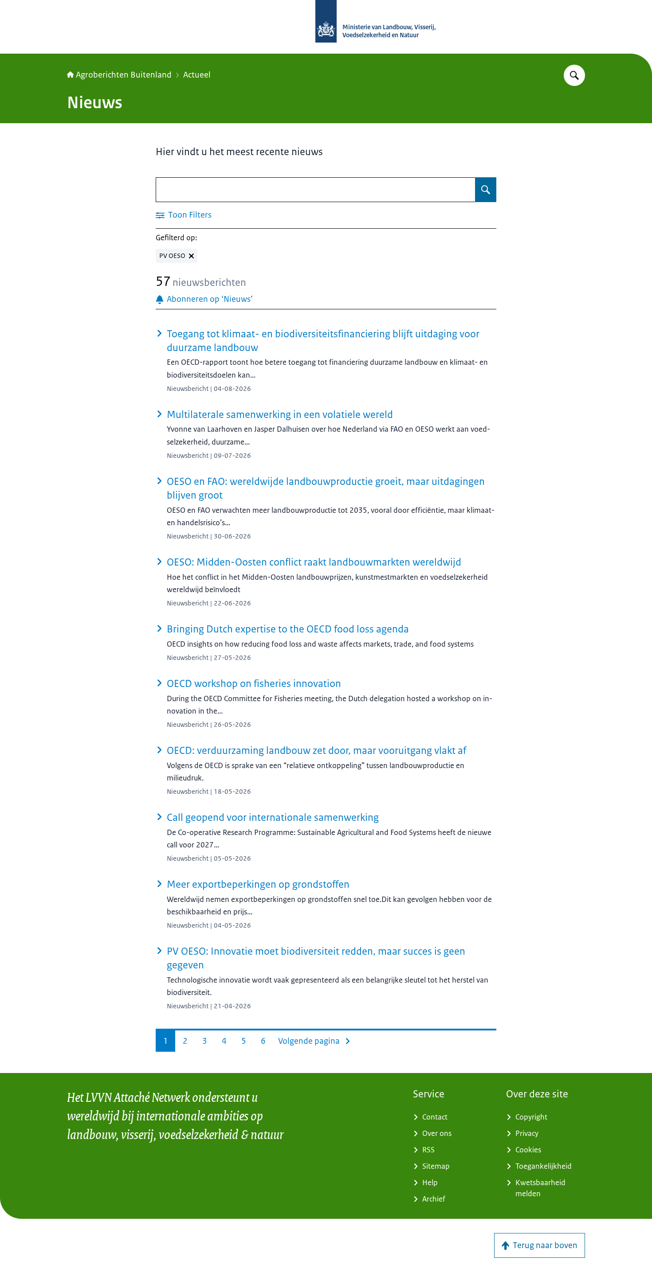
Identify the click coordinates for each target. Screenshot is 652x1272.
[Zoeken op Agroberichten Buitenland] (574, 75)
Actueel (197, 75)
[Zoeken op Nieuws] (485, 189)
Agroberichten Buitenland (124, 75)
